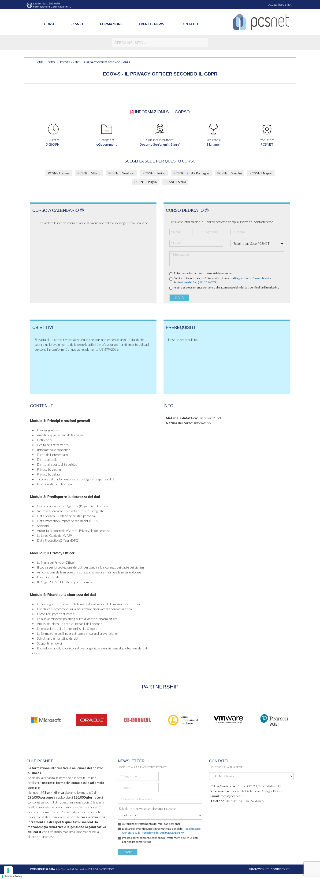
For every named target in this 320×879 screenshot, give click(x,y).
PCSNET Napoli (260, 173)
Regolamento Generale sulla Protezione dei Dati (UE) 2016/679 (161, 830)
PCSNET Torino (154, 173)
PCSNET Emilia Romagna (191, 173)
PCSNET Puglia (145, 182)
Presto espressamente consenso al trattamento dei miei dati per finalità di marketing (226, 287)
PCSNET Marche (229, 173)
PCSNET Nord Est (121, 173)
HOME (39, 62)
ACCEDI (273, 4)
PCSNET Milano (88, 173)
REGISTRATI (286, 4)
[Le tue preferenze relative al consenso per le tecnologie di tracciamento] (8, 870)
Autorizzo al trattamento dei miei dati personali (203, 273)
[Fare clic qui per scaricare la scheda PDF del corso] (132, 112)
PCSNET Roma (59, 173)
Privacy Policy (13, 876)
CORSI (51, 62)
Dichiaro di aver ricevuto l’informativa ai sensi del (222, 280)
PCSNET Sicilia (175, 182)
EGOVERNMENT (70, 62)
